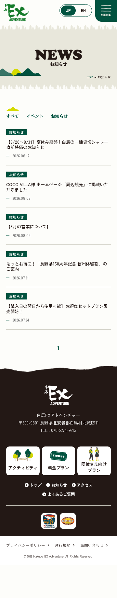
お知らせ (59, 116)
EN (83, 10)
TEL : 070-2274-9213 (58, 430)
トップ (35, 485)
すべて (12, 116)
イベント (34, 116)
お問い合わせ (92, 545)
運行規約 (63, 545)
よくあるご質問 (60, 494)
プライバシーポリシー (25, 545)
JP (68, 10)
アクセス (84, 485)
